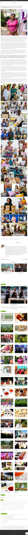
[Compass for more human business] (21, 349)
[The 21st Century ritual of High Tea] (7, 466)
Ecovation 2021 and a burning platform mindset (20, 386)
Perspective (5, 520)
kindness (2, 239)
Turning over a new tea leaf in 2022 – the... (6, 397)
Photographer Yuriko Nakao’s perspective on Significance (6, 428)
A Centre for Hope (17, 439)
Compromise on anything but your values (6, 375)
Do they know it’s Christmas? (18, 322)
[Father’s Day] (21, 328)
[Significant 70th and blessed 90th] (21, 423)
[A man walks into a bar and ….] (7, 476)
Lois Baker (2, 517)
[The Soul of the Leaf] (21, 456)
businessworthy (3, 238)
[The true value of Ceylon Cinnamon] (21, 338)
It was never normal (3, 439)
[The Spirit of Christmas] (7, 456)
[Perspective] (7, 413)
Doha (2, 504)
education (11, 504)
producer (17, 508)
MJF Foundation (6, 239)
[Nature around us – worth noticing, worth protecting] (21, 487)
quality (24, 508)
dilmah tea (23, 503)
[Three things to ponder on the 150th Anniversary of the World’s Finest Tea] (7, 445)
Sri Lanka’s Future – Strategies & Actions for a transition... (20, 375)
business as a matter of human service (9, 502)
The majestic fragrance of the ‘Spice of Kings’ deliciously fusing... (6, 354)
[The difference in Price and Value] (7, 328)
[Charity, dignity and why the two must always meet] (21, 360)
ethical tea (23, 504)
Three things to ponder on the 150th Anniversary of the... (7, 450)
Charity (7, 238)
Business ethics (16, 502)
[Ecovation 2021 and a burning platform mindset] (21, 381)
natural (11, 508)
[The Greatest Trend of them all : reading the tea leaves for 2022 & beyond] (7, 403)
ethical (14, 504)
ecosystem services (6, 504)
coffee (6, 503)
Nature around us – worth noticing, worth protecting (20, 492)
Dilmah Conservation (13, 503)
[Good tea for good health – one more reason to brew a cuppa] (21, 403)
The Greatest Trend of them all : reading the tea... (7, 407)
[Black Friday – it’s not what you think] (7, 360)
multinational (7, 508)
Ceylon (26, 502)
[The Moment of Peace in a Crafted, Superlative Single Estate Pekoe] (7, 381)
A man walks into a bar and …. (4, 481)
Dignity (10, 238)
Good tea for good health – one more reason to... (21, 407)
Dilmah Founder (19, 503)
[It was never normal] (7, 434)
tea (12, 509)
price (14, 508)
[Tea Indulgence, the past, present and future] (21, 466)
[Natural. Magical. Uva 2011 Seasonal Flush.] (7, 487)
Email (4, 527)
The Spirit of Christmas (3, 460)
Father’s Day (16, 333)
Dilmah (13, 238)
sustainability (9, 509)
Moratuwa (10, 239)
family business (22, 238)
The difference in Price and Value (5, 333)
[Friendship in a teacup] (21, 476)
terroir (15, 509)
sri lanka (19, 239)
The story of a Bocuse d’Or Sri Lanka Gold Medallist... (20, 450)
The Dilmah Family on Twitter (14, 308)
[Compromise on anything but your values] (7, 370)
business (2, 502)
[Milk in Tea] (21, 392)
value (22, 509)
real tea (2, 509)
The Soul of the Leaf (17, 460)
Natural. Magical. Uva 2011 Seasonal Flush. (6, 491)
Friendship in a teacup (17, 481)
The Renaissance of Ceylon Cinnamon (5, 343)
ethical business (17, 238)
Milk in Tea (16, 397)
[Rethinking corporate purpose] (20, 268)
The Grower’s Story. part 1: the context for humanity (6, 322)
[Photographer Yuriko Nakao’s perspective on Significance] (7, 423)
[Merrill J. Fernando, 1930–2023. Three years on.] (7, 268)
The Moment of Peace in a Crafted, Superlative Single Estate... (6, 386)
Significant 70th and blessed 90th (19, 428)
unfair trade (19, 509)
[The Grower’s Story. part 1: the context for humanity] (7, 317)
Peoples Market (15, 239)
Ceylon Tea (2, 503)
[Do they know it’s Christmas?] (21, 317)
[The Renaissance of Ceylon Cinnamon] (7, 338)
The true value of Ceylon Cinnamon (19, 343)
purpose (21, 508)
